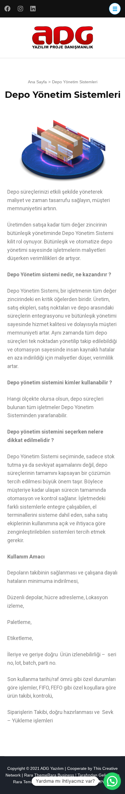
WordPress (100, 781)
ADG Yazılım (52, 768)
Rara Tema (23, 781)
